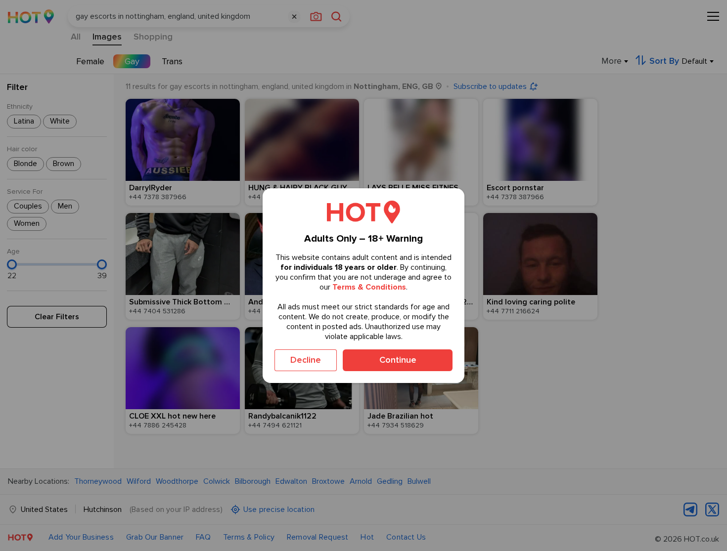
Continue (397, 359)
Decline (305, 359)
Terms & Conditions (369, 287)
